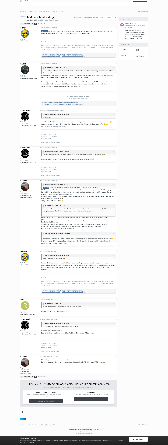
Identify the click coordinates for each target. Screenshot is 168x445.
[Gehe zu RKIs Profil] (25, 305)
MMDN (23, 28)
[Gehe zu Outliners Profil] (23, 17)
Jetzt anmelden (91, 399)
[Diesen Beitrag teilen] (116, 27)
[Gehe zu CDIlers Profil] (25, 69)
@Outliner (44, 31)
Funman (66, 151)
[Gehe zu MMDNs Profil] (25, 33)
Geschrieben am (48, 27)
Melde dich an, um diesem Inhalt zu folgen (86, 17)
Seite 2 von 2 (41, 23)
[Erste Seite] (21, 24)
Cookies (28, 440)
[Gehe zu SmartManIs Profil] (25, 116)
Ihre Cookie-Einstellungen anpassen (89, 440)
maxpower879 (131, 25)
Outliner (32, 20)
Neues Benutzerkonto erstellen (46, 401)
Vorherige (27, 23)
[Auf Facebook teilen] (24, 419)
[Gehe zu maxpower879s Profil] (122, 25)
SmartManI (25, 110)
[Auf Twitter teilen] (21, 419)
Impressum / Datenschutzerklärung (80, 429)
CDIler (23, 64)
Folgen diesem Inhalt (105, 17)
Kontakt (96, 429)
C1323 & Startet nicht (130, 23)
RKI (22, 300)
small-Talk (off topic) (51, 20)
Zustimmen (139, 439)
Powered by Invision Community (84, 433)
